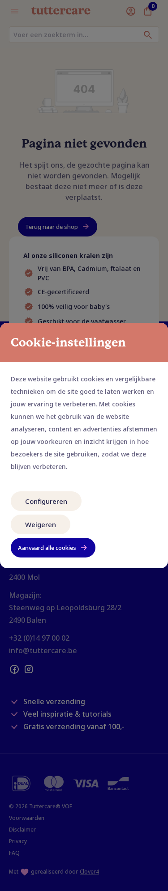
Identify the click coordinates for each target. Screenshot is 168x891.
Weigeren (40, 524)
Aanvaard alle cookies (47, 548)
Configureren (46, 501)
